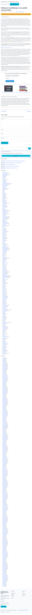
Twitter (4, 342)
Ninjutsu (4, 292)
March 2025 (4, 374)
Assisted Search (5, 185)
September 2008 (5, 568)
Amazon (4, 180)
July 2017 (4, 464)
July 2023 (4, 394)
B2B (3, 190)
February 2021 (4, 422)
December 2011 (5, 530)
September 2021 (5, 415)
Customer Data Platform (6, 216)
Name (2, 129)
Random (4, 311)
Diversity (4, 226)
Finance (4, 236)
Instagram (4, 259)
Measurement (4, 279)
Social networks (5, 328)
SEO (3, 325)
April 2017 (4, 467)
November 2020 (5, 425)
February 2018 (4, 457)
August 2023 (4, 393)
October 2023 (4, 391)
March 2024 (4, 386)
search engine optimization (6, 322)
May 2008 (4, 572)
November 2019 (5, 437)
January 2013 (4, 517)
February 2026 (4, 363)
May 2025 (4, 372)
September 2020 (5, 427)
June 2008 (4, 571)
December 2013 (5, 506)
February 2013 (4, 516)
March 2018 (4, 456)
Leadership (4, 266)
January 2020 (4, 435)
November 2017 (5, 460)
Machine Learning (5, 271)
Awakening (4, 189)
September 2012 (5, 521)
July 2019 (4, 441)
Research (4, 318)
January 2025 (4, 376)
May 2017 (4, 466)
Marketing (20, 11)
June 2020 (4, 430)
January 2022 (4, 411)
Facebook (4, 235)
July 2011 (4, 535)
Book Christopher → (14, 4)
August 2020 (4, 428)
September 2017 (5, 462)
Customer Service (5, 218)
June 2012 (4, 524)
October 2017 (4, 461)
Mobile (3, 284)
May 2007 (4, 584)
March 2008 (4, 574)
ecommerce (4, 228)
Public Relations (5, 310)
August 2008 (4, 569)
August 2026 (4, 357)
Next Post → (29, 111)
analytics (4, 181)
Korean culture (5, 264)
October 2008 (4, 567)
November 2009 (5, 554)
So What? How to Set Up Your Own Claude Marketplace (8, 164)
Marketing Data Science (6, 276)
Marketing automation (5, 275)
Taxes (3, 333)
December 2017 (5, 459)
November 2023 (5, 390)
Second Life (4, 323)
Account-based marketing (6, 174)
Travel (3, 340)
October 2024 (4, 379)
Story (3, 331)
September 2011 (5, 533)
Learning (4, 267)
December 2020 (5, 424)
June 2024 (4, 383)
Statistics (4, 330)
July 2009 (4, 558)
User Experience (5, 344)
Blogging (4, 194)
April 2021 (4, 420)
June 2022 (4, 406)
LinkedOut (4, 269)
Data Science (4, 221)
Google (4, 245)
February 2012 (4, 528)
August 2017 (4, 463)
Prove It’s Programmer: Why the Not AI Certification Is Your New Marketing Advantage (11, 162)
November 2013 (5, 507)
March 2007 (4, 586)
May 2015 (4, 490)
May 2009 (4, 560)
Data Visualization (5, 222)
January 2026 (4, 364)
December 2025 (5, 365)
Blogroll (4, 195)
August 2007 (4, 581)
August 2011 (4, 534)
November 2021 (5, 413)
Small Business (5, 326)
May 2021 (4, 419)
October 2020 (4, 426)
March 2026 (4, 362)
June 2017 (4, 465)
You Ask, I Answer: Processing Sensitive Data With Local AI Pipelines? (10, 166)
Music (3, 287)
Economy (4, 229)
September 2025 (5, 368)
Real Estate (4, 313)
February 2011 (4, 540)
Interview (4, 260)
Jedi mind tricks (5, 262)
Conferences (4, 211)
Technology (4, 334)
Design (3, 224)
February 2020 (4, 434)
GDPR (3, 243)
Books (3, 197)
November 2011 (5, 531)
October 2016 (4, 473)
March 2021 (4, 421)
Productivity (4, 308)
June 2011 (4, 536)
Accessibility (4, 173)
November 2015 (5, 484)
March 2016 (4, 480)
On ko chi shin (4, 294)
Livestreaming (4, 270)
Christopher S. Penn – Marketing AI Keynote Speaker (10, 1)
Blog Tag (4, 193)
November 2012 (5, 519)
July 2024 (4, 382)
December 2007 (5, 577)
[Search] (29, 148)
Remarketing (4, 316)
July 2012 (4, 523)
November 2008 (5, 566)
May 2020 (4, 431)
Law (3, 265)
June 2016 (4, 477)
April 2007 (4, 585)
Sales (3, 321)
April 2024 (4, 385)
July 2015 (4, 488)
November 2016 (5, 472)
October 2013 (4, 508)
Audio (3, 187)
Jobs (3, 263)
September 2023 (5, 392)
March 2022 (4, 409)
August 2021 (4, 416)
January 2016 (4, 482)
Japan (3, 261)
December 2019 (5, 436)
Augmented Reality (5, 188)
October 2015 (4, 485)
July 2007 (4, 582)
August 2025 (4, 369)
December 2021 (5, 412)
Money (3, 285)
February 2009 (4, 563)
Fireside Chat (4, 237)
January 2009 (4, 564)
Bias (3, 192)
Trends (3, 341)
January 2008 (4, 576)
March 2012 (4, 527)
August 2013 (4, 510)
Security (4, 324)
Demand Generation (5, 223)
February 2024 (4, 387)
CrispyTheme (26, 610)
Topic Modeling (5, 338)
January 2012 (4, 529)
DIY (3, 227)
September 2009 (5, 556)
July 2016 (4, 476)
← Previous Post (3, 111)
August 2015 (4, 487)
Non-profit (4, 293)
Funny (3, 241)
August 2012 (4, 522)
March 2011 (4, 539)
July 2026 (4, 358)
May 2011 (4, 537)
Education (4, 230)
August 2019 (4, 440)
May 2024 (4, 384)
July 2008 (4, 570)
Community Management (6, 210)
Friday (3, 239)
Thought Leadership (5, 336)
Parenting (4, 295)
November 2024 (5, 378)
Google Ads (4, 246)
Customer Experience (5, 217)
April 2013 (4, 514)
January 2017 (4, 470)
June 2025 (4, 371)
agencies (4, 177)
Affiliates (4, 176)
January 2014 (4, 505)
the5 (3, 335)
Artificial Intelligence (5, 184)
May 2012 (4, 525)
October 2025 (4, 367)
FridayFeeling (4, 240)
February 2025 (4, 375)
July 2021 (4, 417)
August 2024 (4, 381)
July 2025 (4, 370)
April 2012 (4, 526)
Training (4, 339)
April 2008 (4, 573)
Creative (4, 215)
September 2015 (5, 486)
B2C (3, 191)
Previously (2, 18)
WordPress (22, 610)
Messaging (4, 281)
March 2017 (4, 468)
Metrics (4, 282)
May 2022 (4, 407)
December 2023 (5, 389)
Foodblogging (4, 238)
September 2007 (5, 580)
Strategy (23, 11)
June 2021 (4, 418)
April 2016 (4, 479)
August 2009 (4, 557)
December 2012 (5, 518)
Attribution (4, 186)
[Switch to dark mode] (20, 4)
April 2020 (4, 432)
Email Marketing (5, 231)
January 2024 (4, 388)
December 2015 (5, 483)
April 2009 (4, 561)
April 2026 (4, 361)
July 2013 (4, 511)
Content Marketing (5, 213)
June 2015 (4, 489)
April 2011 (4, 538)
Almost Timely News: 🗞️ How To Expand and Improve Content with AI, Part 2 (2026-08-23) (13, 160)
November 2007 (5, 578)
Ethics (3, 233)
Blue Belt (4, 196)
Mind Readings (4, 283)
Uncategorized (4, 343)
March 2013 (4, 515)
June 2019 (4, 442)
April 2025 (4, 373)
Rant (3, 312)
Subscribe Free (16, 155)
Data (3, 220)
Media (3, 280)
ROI (3, 320)
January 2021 (4, 423)
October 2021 (4, 414)
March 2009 (4, 562)
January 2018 (4, 458)
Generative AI (4, 244)
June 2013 (4, 512)
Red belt (4, 315)
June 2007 (4, 583)
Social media (4, 327)
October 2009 (4, 555)
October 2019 (4, 438)
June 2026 (4, 359)
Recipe (3, 314)
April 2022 (4, 408)
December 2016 (5, 471)
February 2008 (4, 575)
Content (4, 212)
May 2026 (4, 360)
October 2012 (4, 520)
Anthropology (4, 182)
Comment (3, 118)
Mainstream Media (5, 272)
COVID (3, 214)
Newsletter (4, 291)
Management (4, 273)
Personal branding (5, 296)
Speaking (4, 329)
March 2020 (4, 433)
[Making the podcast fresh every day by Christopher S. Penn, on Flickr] (6, 47)
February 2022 (4, 410)
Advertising (17, 11)
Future (3, 242)
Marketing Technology (5, 277)
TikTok (3, 337)
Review (4, 319)
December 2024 (5, 377)
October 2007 (4, 579)
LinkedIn (4, 268)
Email (2, 133)
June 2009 (4, 559)
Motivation (4, 286)
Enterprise (4, 232)
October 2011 (4, 532)
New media (4, 289)
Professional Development (6, 309)
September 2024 (5, 380)
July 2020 (4, 429)
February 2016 (4, 481)
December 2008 (5, 565)
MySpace (4, 288)
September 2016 (5, 474)
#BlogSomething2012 (5, 172)
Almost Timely (4, 179)
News (3, 290)
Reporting (4, 317)
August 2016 (4, 475)
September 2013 (5, 509)
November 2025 (5, 366)
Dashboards (4, 219)
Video (3, 345)
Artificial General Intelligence (6, 183)
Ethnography (4, 234)
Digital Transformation (5, 225)
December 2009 (5, 553)
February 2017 (4, 469)
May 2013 (4, 513)
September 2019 (5, 439)
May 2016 (4, 478)
